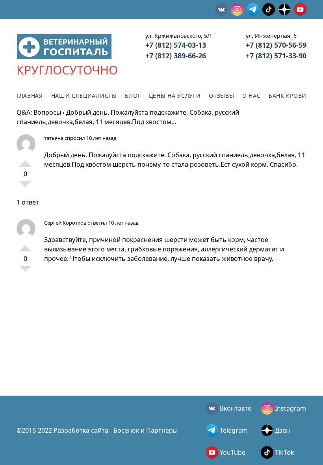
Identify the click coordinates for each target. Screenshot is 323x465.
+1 (25, 160)
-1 (25, 187)
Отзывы (221, 95)
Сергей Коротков (65, 222)
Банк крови (287, 95)
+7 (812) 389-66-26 (175, 55)
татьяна (53, 137)
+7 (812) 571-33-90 (276, 55)
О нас (251, 95)
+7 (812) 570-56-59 (276, 45)
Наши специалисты (84, 95)
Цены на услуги (175, 95)
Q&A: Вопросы (39, 112)
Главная (30, 95)
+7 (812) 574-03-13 (175, 45)
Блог (133, 95)
